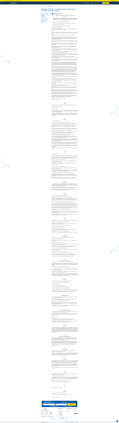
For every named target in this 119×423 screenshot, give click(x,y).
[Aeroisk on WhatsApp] (77, 413)
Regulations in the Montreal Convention (45, 15)
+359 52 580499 (6, 0)
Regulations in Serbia (44, 19)
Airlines (67, 411)
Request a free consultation (72, 404)
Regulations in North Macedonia (44, 21)
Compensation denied (61, 418)
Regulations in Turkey (44, 18)
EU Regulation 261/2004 (44, 13)
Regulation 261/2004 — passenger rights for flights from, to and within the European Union (58, 9)
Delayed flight (60, 411)
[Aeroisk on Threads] (74, 413)
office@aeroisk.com (19, 0)
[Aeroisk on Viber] (9, 0)
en (114, 0)
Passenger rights (61, 410)
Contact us (75, 411)
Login (112, 0)
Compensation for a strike (62, 417)
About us (75, 410)
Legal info (68, 410)
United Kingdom (43, 17)
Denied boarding (60, 414)
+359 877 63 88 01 (13, 0)
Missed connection (61, 415)
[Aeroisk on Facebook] (75, 413)
